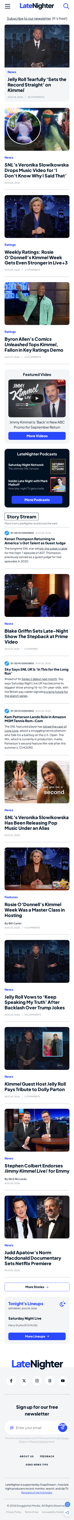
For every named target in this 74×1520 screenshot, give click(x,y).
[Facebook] (11, 1380)
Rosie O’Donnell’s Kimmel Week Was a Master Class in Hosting (35, 909)
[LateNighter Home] (37, 6)
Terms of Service (39, 1441)
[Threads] (49, 1380)
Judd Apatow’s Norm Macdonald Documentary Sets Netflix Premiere (33, 1258)
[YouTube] (62, 1380)
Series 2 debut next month (39, 679)
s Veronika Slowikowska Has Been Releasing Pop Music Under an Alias (37, 822)
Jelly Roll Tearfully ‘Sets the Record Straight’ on (37, 84)
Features (11, 897)
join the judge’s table (53, 548)
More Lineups (35, 1336)
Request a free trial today (36, 1492)
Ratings (10, 244)
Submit (62, 1425)
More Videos (37, 436)
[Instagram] (37, 1380)
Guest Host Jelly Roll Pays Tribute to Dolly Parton (35, 1086)
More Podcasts (37, 500)
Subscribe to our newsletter (29, 18)
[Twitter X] (24, 1380)
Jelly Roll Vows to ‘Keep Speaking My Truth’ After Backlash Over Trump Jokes (35, 1002)
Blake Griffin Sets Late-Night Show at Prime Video (36, 636)
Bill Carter (15, 923)
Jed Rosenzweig (24, 533)
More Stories (34, 1287)
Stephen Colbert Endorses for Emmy (37, 1168)
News (12, 71)
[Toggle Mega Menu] (8, 6)
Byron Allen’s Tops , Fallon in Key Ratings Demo (34, 344)
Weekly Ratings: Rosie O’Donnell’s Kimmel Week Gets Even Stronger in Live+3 (36, 257)
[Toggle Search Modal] (66, 6)
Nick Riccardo (18, 1179)
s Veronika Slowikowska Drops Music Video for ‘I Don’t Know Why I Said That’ (37, 170)
